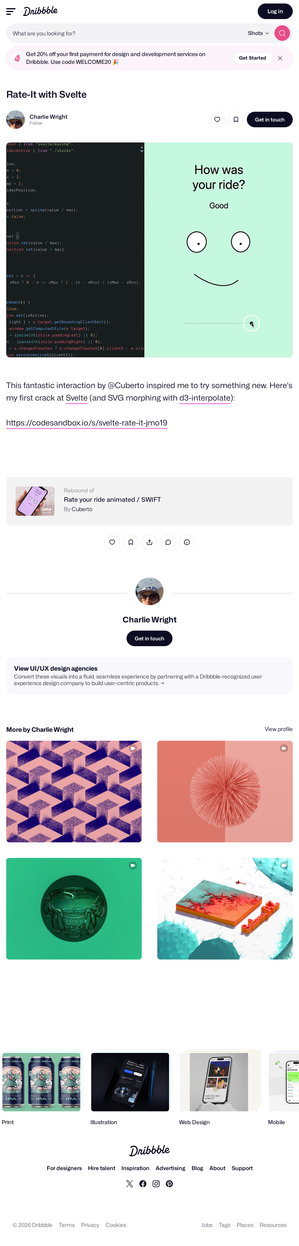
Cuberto (82, 509)
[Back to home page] (40, 11)
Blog (197, 1168)
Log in (275, 11)
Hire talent (101, 1168)
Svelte (77, 397)
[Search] (282, 33)
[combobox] (125, 33)
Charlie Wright (48, 116)
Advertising (170, 1168)
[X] (129, 1183)
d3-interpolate (204, 397)
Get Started (252, 58)
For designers (64, 1168)
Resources (273, 1224)
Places (245, 1224)
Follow (36, 123)
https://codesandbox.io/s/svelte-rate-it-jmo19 (86, 422)
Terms (67, 1224)
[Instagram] (156, 1183)
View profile (279, 729)
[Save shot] (236, 119)
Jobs (207, 1224)
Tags (224, 1224)
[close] (280, 58)
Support (242, 1168)
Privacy (90, 1224)
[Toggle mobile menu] (11, 11)
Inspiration (135, 1168)
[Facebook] (142, 1183)
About (217, 1168)
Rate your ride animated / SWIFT (112, 499)
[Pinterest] (169, 1183)
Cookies (116, 1224)
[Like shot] (217, 119)
